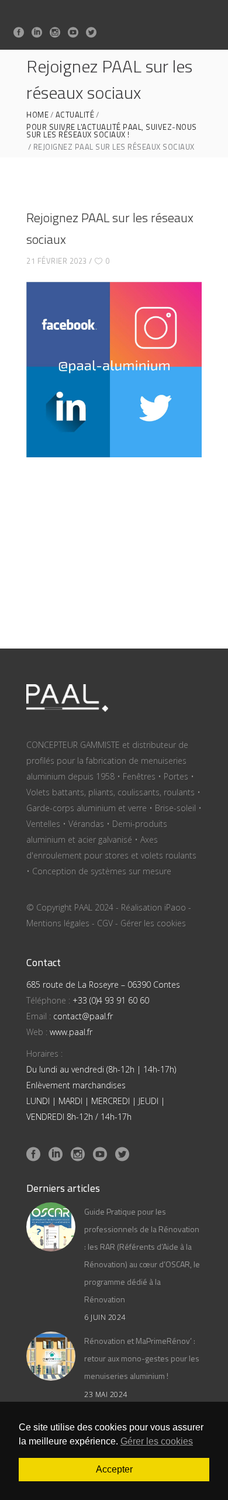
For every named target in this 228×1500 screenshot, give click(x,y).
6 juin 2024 (105, 1317)
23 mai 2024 (105, 1394)
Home (37, 115)
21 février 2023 (56, 261)
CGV (105, 923)
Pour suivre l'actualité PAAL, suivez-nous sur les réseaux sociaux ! (111, 131)
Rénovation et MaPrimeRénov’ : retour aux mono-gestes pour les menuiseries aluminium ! (141, 1358)
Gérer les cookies (153, 923)
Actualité (75, 115)
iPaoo (175, 907)
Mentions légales (57, 923)
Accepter (114, 1469)
